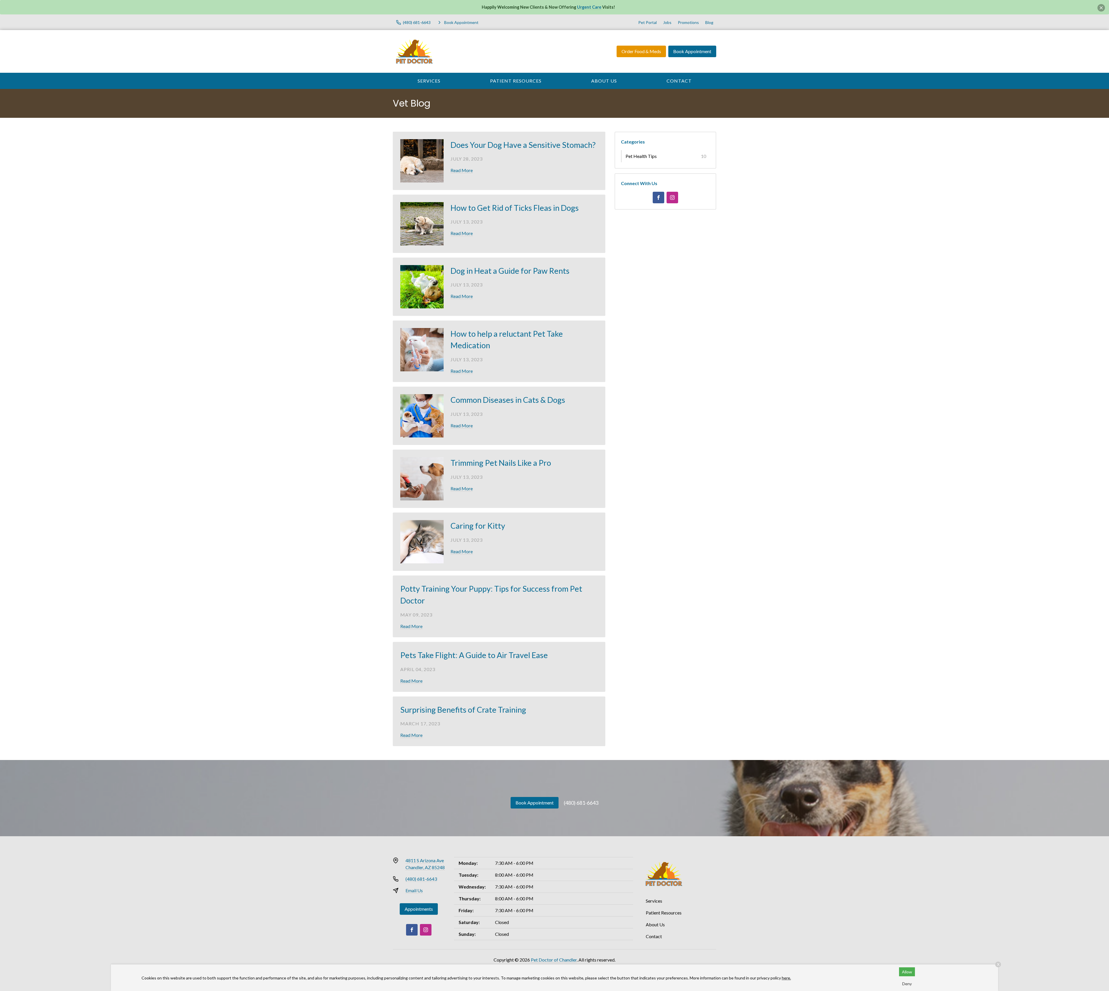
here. (786, 977)
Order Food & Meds (641, 51)
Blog (709, 22)
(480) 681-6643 (581, 803)
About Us (604, 80)
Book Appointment (692, 51)
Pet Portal (647, 22)
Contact (679, 80)
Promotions (688, 22)
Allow (907, 971)
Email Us (414, 890)
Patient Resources (516, 80)
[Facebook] (658, 197)
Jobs (667, 22)
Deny (907, 983)
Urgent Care (589, 7)
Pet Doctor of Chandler (554, 959)
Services (429, 80)
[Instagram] (672, 197)
